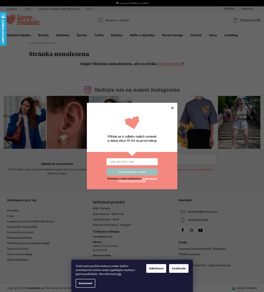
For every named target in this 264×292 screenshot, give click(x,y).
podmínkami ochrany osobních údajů (137, 180)
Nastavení (85, 283)
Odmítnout (156, 268)
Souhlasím (179, 268)
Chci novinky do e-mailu (132, 171)
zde (119, 274)
